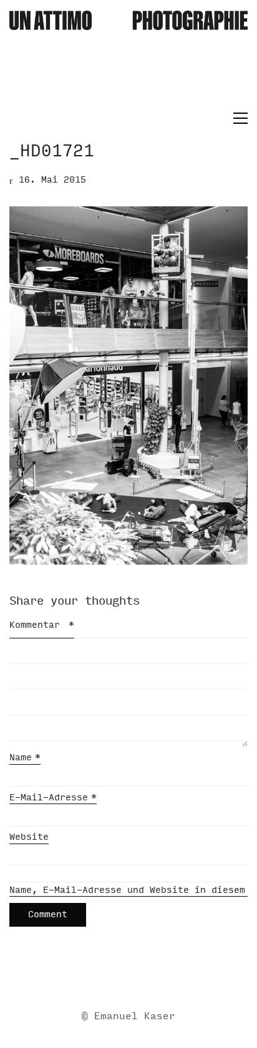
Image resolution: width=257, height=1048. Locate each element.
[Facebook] (111, 976)
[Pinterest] (174, 976)
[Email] (80, 976)
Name (25, 757)
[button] (237, 118)
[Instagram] (142, 976)
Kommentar (41, 625)
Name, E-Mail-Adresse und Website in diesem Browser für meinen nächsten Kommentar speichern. (128, 890)
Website (29, 837)
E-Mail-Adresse (53, 797)
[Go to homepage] (128, 60)
